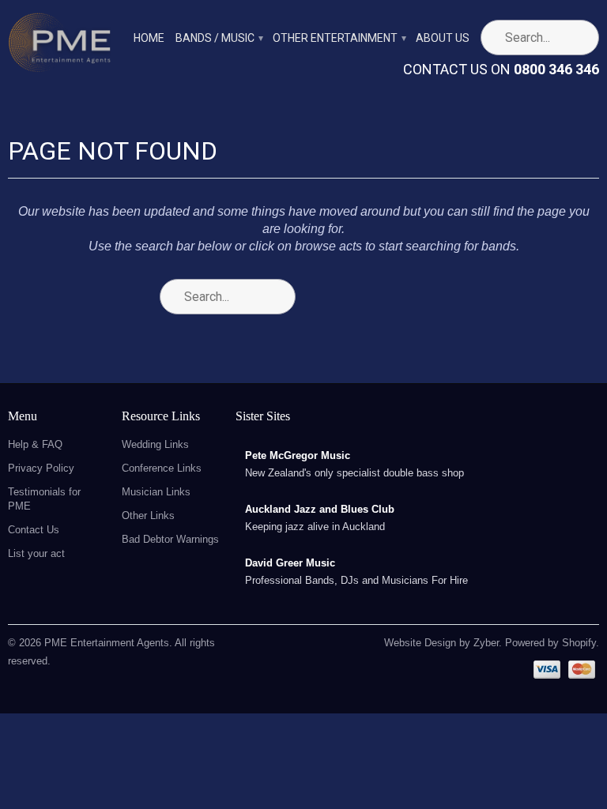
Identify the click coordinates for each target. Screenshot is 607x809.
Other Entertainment (339, 38)
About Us (442, 38)
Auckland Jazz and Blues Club (319, 509)
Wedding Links (155, 444)
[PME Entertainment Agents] (59, 47)
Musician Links (156, 492)
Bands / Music (218, 38)
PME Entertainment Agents (106, 643)
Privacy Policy (41, 468)
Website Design (420, 643)
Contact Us (33, 530)
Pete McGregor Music (297, 455)
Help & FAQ (35, 444)
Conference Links (162, 468)
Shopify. (579, 643)
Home (149, 38)
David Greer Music (290, 563)
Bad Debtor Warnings (170, 539)
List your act (36, 553)
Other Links (148, 515)
